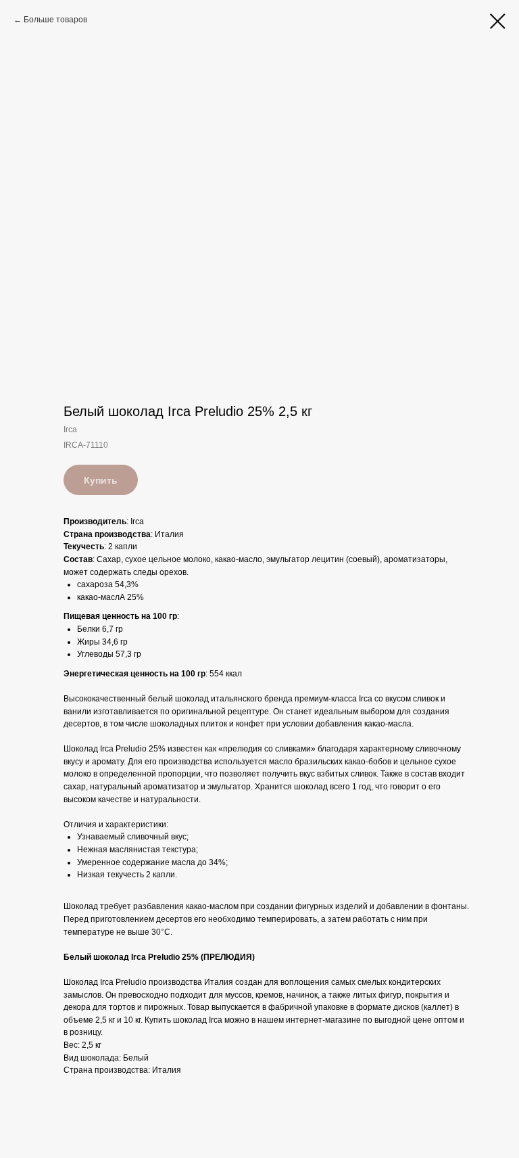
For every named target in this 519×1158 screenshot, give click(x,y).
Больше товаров (55, 19)
